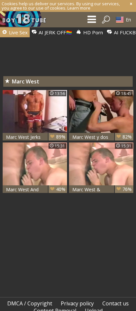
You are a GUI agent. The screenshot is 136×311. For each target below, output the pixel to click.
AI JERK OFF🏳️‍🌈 (54, 32)
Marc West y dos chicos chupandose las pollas (102, 137)
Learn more (78, 8)
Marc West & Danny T (102, 189)
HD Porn (92, 32)
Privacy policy (77, 303)
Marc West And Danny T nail (35, 189)
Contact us (115, 303)
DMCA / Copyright (29, 303)
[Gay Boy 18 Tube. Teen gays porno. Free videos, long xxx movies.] (26, 20)
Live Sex (18, 32)
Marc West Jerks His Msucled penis (35, 137)
